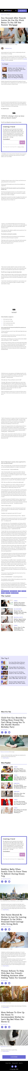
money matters (5, 591)
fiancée (24, 591)
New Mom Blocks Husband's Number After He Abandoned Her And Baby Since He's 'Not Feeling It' (20, 788)
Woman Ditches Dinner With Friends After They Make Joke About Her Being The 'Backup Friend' (15, 77)
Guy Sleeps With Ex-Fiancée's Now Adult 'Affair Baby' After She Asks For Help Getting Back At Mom (18, 678)
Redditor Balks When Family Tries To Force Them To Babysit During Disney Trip (14, 872)
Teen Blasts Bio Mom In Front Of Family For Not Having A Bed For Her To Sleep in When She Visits (20, 779)
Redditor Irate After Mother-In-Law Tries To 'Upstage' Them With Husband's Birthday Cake (16, 69)
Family (16, 600)
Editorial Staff (15, 1063)
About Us (20, 1063)
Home (2, 14)
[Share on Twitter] (6, 732)
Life (5, 14)
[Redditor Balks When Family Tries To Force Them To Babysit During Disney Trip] (14, 892)
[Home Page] (9, 11)
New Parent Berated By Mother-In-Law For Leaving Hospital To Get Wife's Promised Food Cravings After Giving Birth (13, 919)
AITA (19, 591)
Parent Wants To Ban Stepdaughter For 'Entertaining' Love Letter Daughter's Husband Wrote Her (19, 630)
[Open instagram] (16, 1066)
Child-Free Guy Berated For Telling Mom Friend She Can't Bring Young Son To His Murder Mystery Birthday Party (13, 722)
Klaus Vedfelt (3, 1002)
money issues (13, 591)
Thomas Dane (4, 729)
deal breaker (15, 592)
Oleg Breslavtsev (4, 1046)
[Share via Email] (9, 732)
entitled (8, 592)
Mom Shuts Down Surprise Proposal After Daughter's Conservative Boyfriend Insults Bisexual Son (20, 771)
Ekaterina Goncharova (5, 751)
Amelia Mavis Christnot (6, 878)
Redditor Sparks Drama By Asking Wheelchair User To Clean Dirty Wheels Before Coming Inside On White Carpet (20, 621)
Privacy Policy (8, 1063)
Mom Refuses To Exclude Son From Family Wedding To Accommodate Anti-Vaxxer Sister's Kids (20, 812)
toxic (3, 592)
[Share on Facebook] (2, 732)
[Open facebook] (12, 1066)
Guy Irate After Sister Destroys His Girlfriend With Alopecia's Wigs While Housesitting (17, 664)
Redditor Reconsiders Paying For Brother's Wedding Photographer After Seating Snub (20, 604)
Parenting (16, 783)
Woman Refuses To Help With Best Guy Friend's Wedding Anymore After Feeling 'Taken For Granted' (13, 974)
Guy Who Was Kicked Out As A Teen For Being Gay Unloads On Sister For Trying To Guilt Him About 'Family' (20, 804)
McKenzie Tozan (9, 48)
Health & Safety (18, 617)
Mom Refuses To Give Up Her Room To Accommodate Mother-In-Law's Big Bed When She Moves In (13, 1017)
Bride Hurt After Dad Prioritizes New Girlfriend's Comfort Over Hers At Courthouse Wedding (19, 796)
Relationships (18, 609)
